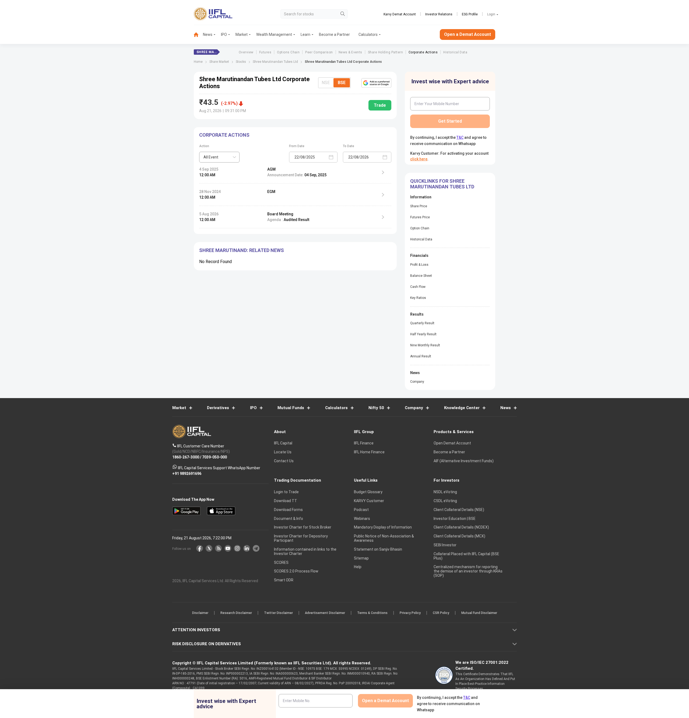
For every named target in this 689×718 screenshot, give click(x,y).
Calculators (368, 34)
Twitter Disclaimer (278, 613)
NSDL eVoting (445, 492)
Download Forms (288, 510)
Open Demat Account (452, 443)
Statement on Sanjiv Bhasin (378, 549)
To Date (348, 146)
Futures (265, 52)
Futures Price (420, 217)
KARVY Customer (369, 501)
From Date (296, 146)
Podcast (361, 510)
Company (417, 382)
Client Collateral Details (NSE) (459, 510)
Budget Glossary (368, 492)
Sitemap (361, 558)
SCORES (281, 562)
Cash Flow (418, 287)
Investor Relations (438, 14)
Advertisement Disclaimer (325, 613)
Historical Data (455, 52)
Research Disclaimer (236, 613)
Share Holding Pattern (385, 52)
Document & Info (288, 518)
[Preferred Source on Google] (376, 82)
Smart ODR (283, 580)
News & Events (350, 52)
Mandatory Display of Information (383, 527)
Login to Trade (286, 492)
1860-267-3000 (185, 457)
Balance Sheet (421, 276)
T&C (459, 137)
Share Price (418, 206)
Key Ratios (418, 298)
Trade (380, 105)
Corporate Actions (423, 52)
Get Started (450, 121)
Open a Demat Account (467, 34)
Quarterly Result (422, 323)
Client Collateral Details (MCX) (459, 536)
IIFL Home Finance (369, 452)
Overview (246, 52)
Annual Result (420, 356)
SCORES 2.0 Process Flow (296, 571)
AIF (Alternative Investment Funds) (464, 461)
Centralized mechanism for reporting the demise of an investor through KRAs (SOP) (468, 571)
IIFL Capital (283, 443)
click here (418, 159)
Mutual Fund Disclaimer (479, 613)
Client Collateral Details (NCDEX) (461, 527)
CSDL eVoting (445, 501)
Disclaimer (200, 613)
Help (357, 567)
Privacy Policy (410, 613)
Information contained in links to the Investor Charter (305, 551)
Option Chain (419, 228)
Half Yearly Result (423, 334)
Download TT (285, 501)
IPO (224, 34)
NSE (326, 82)
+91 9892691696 (186, 473)
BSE (342, 82)
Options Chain (288, 52)
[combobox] (219, 157)
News (207, 34)
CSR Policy (441, 613)
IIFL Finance (364, 443)
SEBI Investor (445, 545)
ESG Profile (470, 14)
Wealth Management (274, 34)
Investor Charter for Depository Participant (301, 538)
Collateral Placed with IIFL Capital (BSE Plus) (466, 556)
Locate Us (282, 452)
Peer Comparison (319, 52)
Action (204, 146)
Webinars (362, 518)
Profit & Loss (419, 265)
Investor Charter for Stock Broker (302, 527)
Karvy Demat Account (400, 14)
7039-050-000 (214, 457)
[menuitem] (198, 34)
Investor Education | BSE (455, 518)
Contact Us (284, 461)
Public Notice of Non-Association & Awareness (384, 538)
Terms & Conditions (372, 613)
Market (241, 34)
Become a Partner (334, 34)
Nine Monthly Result (425, 345)
